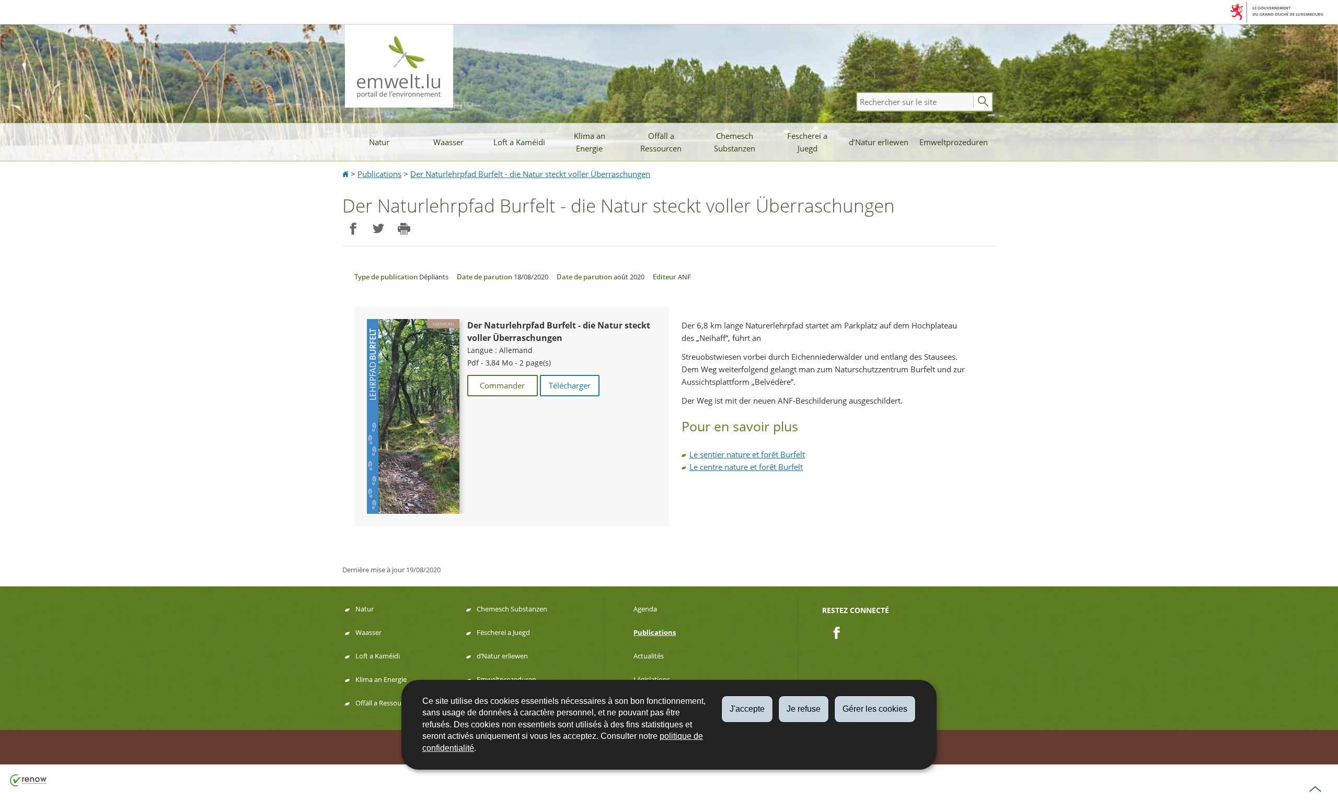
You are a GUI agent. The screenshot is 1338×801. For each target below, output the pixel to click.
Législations (651, 679)
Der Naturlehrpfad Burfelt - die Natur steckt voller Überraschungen (530, 174)
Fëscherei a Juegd (807, 142)
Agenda (645, 609)
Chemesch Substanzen (734, 142)
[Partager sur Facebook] (352, 229)
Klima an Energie (589, 142)
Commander (502, 385)
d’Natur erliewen (878, 142)
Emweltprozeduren (953, 142)
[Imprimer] (404, 229)
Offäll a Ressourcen (661, 142)
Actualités (648, 656)
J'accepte (747, 708)
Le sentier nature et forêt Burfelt (747, 454)
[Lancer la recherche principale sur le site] (983, 102)
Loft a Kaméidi (519, 142)
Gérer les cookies (875, 708)
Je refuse (804, 708)
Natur (379, 142)
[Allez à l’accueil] (346, 174)
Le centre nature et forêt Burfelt (746, 467)
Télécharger (570, 385)
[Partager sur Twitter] (378, 229)
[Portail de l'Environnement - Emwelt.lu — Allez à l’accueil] (399, 66)
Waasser (448, 142)
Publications (379, 174)
